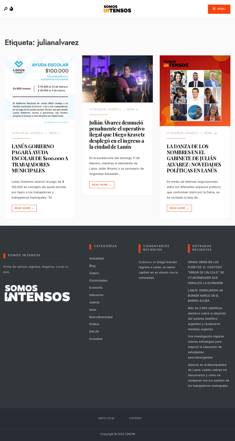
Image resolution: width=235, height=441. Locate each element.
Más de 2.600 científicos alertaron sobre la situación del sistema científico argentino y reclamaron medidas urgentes (207, 318)
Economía (96, 287)
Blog (92, 265)
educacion (96, 295)
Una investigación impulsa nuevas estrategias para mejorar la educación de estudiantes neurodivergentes (206, 347)
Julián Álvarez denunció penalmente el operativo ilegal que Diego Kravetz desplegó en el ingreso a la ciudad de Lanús (117, 134)
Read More (24, 208)
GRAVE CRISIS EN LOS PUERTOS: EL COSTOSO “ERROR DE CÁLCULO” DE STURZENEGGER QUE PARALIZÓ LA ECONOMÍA (206, 272)
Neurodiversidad (100, 317)
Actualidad (20, 133)
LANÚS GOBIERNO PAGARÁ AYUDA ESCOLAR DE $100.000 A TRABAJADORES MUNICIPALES (40, 158)
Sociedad (95, 339)
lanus (92, 309)
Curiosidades (98, 280)
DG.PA (131, 434)
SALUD (94, 331)
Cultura (94, 273)
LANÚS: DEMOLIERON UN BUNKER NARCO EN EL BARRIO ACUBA (205, 296)
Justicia (94, 302)
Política (37, 133)
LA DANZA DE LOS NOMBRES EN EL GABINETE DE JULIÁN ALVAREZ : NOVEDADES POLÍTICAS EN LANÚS (194, 158)
